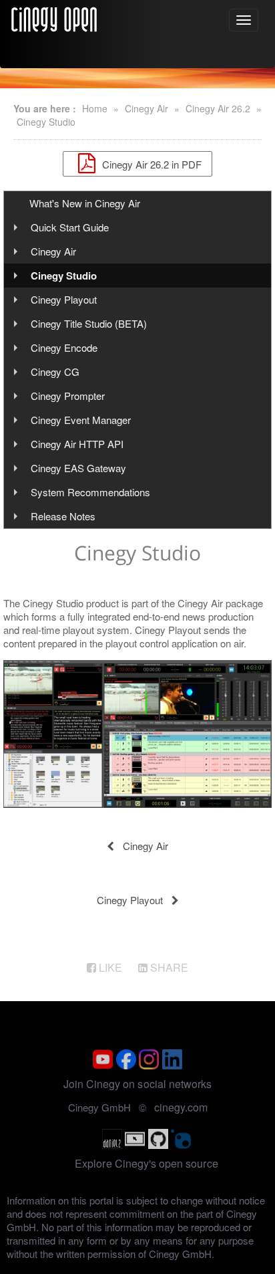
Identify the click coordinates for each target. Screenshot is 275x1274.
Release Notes (63, 516)
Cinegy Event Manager (81, 420)
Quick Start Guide (70, 227)
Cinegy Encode (64, 347)
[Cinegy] (54, 17)
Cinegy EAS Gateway (78, 468)
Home (94, 108)
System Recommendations (90, 492)
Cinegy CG (55, 371)
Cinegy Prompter (68, 396)
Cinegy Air (146, 108)
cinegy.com (181, 1107)
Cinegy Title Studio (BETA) (89, 323)
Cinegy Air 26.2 (218, 108)
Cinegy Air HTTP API (77, 444)
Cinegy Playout (64, 299)
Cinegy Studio (46, 121)
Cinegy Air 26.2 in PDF (150, 163)
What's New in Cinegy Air (84, 203)
